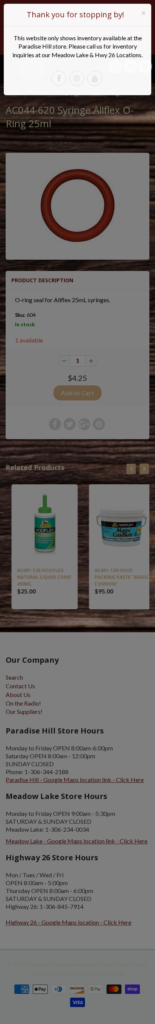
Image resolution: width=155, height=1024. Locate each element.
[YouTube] (94, 78)
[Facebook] (58, 78)
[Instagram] (76, 78)
